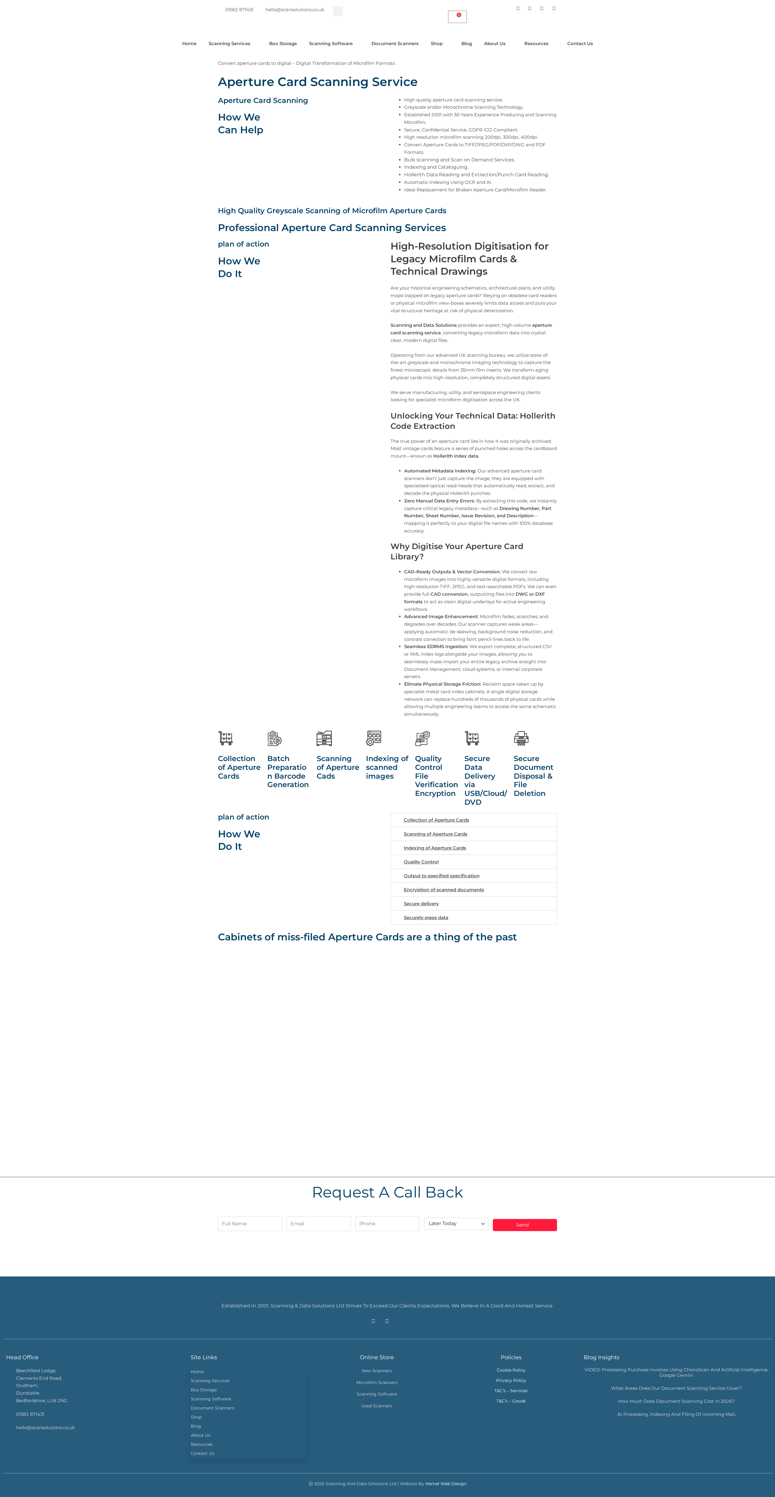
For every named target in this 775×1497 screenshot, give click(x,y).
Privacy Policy (511, 1380)
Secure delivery (421, 903)
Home (189, 43)
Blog (466, 43)
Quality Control (421, 862)
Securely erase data (426, 917)
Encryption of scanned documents (444, 890)
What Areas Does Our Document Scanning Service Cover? (676, 1388)
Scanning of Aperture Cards (435, 834)
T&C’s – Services (511, 1390)
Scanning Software (331, 43)
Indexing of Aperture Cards (435, 848)
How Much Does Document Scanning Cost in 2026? (676, 1401)
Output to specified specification (442, 876)
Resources (536, 43)
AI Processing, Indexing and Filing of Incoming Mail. (676, 1414)
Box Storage (283, 43)
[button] (338, 11)
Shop (437, 43)
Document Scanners (395, 43)
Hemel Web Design (446, 1483)
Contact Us (580, 43)
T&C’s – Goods (511, 1401)
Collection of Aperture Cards (436, 820)
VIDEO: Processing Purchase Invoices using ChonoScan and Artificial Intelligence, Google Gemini (676, 1372)
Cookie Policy (511, 1370)
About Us (495, 43)
